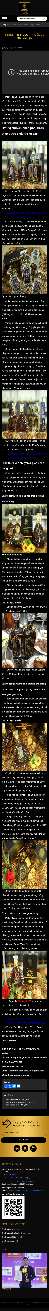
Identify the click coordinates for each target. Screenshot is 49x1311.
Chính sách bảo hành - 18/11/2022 (17, 1105)
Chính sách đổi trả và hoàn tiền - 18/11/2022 (20, 1102)
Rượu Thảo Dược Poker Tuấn (21, 1302)
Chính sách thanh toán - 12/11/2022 (17, 1100)
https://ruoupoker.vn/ (37, 1190)
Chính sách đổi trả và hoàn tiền (14, 1237)
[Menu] (4, 18)
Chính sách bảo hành (10, 1241)
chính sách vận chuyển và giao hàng (28, 118)
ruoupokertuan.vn (20, 1075)
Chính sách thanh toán (11, 1229)
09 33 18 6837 (21, 1181)
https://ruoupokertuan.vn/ (18, 1190)
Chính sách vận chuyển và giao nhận (16, 1233)
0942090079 (12, 1174)
